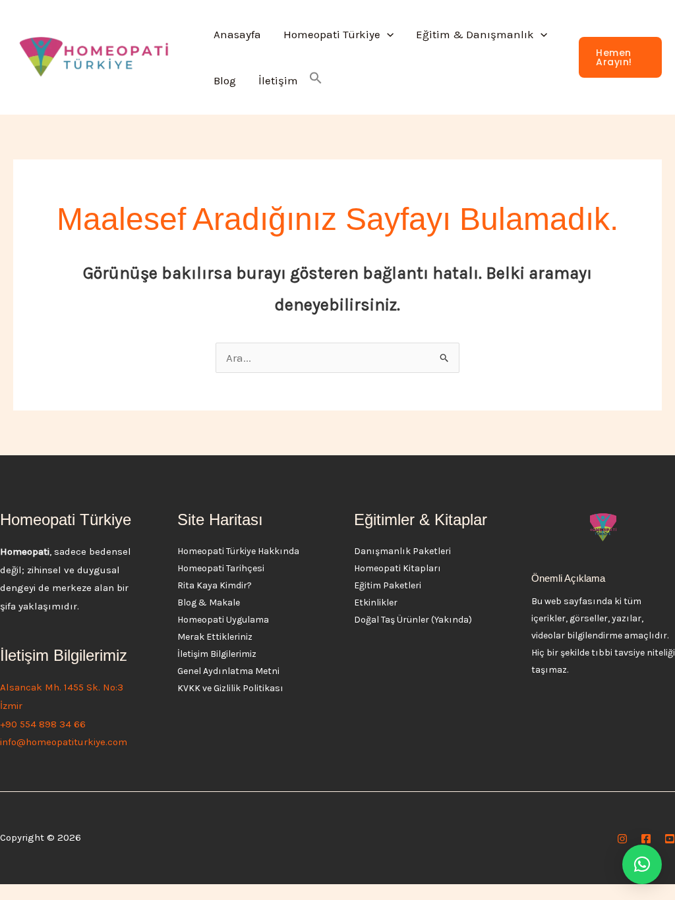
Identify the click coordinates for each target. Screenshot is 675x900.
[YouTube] (669, 838)
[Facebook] (646, 838)
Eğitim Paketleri (387, 585)
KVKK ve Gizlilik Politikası (230, 688)
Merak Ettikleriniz (214, 636)
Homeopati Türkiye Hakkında (238, 551)
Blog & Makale (208, 602)
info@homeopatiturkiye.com (63, 742)
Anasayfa (237, 34)
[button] (387, 34)
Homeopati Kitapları (397, 568)
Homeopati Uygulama (223, 619)
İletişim (278, 80)
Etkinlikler (375, 602)
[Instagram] (622, 838)
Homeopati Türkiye (331, 34)
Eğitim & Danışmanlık (475, 34)
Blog (225, 80)
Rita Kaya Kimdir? (214, 585)
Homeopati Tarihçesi (220, 568)
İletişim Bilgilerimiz (216, 654)
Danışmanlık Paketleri (402, 551)
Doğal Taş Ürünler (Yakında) (413, 619)
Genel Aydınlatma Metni (228, 671)
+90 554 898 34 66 (43, 724)
